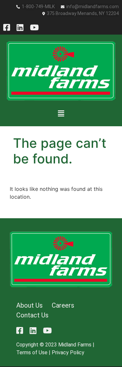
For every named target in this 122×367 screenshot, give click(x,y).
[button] (60, 113)
